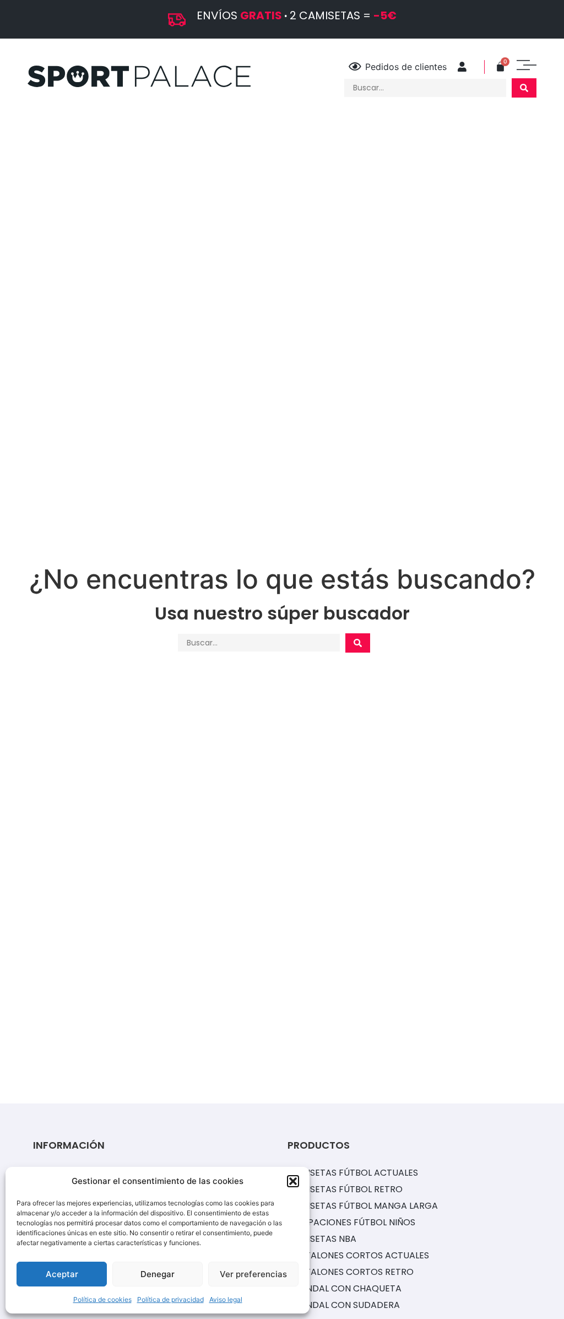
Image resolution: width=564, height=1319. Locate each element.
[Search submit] (524, 88)
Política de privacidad (170, 1299)
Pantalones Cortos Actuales (358, 1255)
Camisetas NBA (322, 1238)
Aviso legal (225, 1299)
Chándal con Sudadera (344, 1305)
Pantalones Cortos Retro (351, 1272)
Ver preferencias (253, 1274)
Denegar (157, 1274)
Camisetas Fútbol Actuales (353, 1172)
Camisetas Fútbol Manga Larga (363, 1205)
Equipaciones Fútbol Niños (351, 1222)
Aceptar (62, 1274)
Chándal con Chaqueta (345, 1288)
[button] (293, 1181)
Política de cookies (102, 1299)
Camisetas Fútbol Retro (345, 1189)
